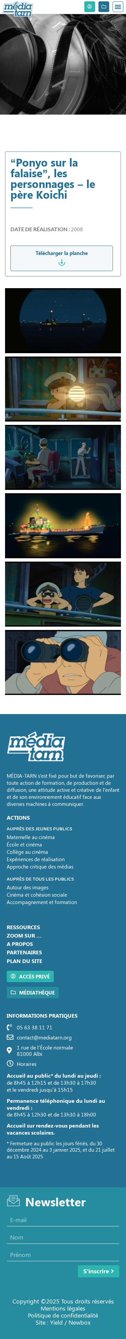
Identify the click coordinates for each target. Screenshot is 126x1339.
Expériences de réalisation (36, 859)
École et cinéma (24, 844)
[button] (118, 6)
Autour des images (27, 887)
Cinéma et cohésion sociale (37, 895)
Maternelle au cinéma (31, 837)
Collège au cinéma (27, 852)
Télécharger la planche (62, 253)
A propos (20, 944)
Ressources (23, 927)
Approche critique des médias (40, 867)
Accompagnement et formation (42, 902)
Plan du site (24, 961)
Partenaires (24, 952)
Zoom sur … (24, 935)
